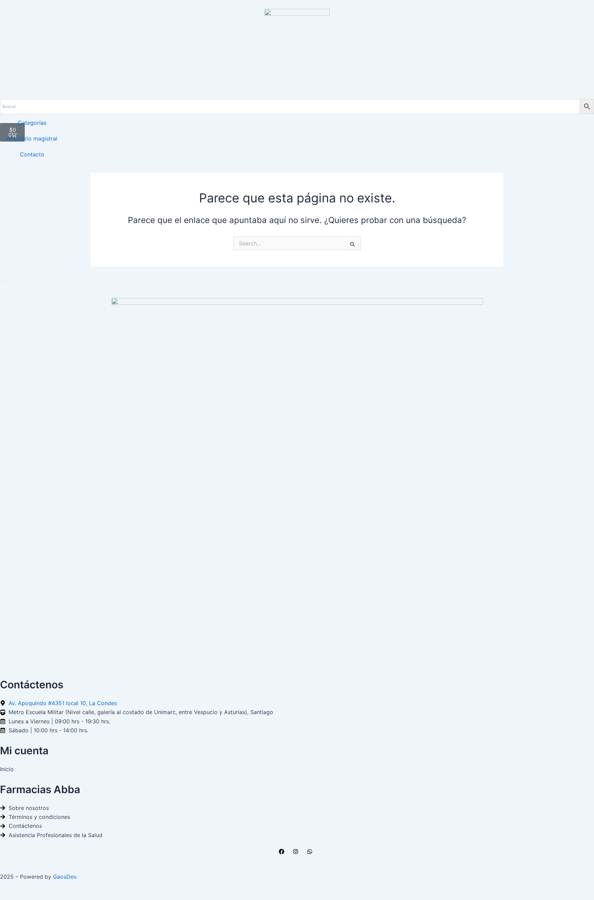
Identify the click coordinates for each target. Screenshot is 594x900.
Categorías (32, 122)
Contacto (32, 154)
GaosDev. (65, 876)
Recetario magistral (32, 138)
